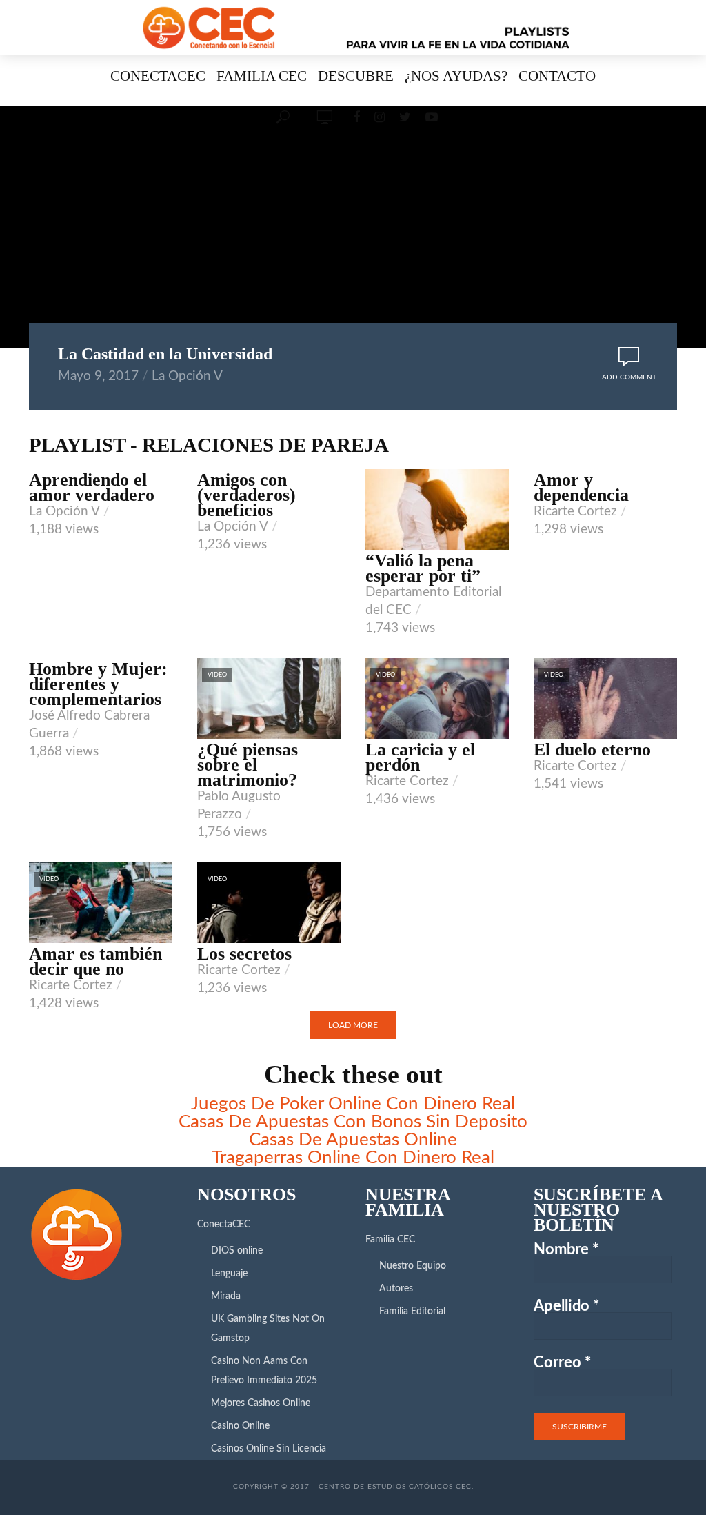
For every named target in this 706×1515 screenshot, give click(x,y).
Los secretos (244, 954)
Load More (353, 1025)
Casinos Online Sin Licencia (268, 1449)
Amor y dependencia (581, 488)
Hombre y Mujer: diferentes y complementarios (98, 684)
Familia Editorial (412, 1311)
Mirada (226, 1296)
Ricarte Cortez (575, 511)
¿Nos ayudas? (456, 75)
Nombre (566, 1249)
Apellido (566, 1306)
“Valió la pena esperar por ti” (423, 568)
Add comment (629, 377)
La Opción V (187, 376)
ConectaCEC (157, 75)
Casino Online (240, 1426)
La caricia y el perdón (420, 757)
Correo (562, 1362)
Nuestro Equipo (412, 1266)
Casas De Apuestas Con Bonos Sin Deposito (353, 1122)
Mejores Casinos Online (260, 1403)
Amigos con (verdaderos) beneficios (246, 495)
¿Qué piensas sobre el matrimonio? (247, 765)
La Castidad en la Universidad (165, 354)
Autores (396, 1289)
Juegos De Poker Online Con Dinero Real (353, 1104)
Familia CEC (261, 75)
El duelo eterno (592, 750)
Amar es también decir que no (95, 962)
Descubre (356, 75)
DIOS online (237, 1251)
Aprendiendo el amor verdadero (91, 488)
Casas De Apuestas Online (353, 1140)
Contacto (557, 75)
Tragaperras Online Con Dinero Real (353, 1158)
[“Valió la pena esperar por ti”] (437, 509)
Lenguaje (229, 1273)
